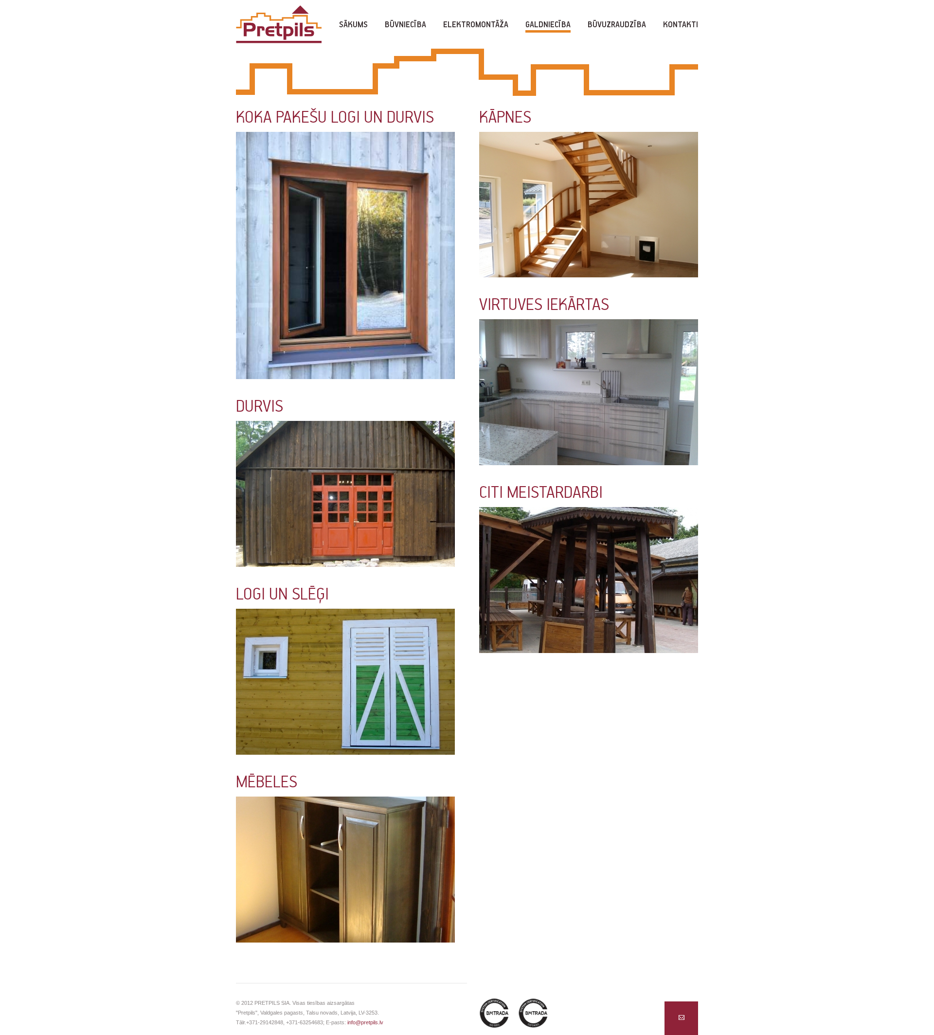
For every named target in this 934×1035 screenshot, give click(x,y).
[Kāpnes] (588, 207)
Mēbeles (266, 782)
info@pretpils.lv (365, 1022)
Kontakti (680, 25)
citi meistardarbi (541, 493)
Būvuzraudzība (617, 25)
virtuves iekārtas (544, 305)
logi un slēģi (282, 594)
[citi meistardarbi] (588, 582)
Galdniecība (548, 25)
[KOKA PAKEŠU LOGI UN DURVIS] (345, 258)
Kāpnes (505, 118)
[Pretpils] (279, 25)
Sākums (353, 25)
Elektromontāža (475, 25)
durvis (259, 407)
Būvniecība (405, 25)
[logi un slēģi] (345, 684)
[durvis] (345, 496)
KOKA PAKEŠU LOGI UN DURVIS (335, 118)
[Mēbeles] (345, 872)
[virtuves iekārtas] (588, 394)
